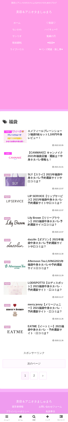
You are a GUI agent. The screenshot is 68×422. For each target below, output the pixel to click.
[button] (61, 398)
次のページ (34, 363)
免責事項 (50, 411)
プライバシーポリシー (17, 411)
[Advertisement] (34, 83)
